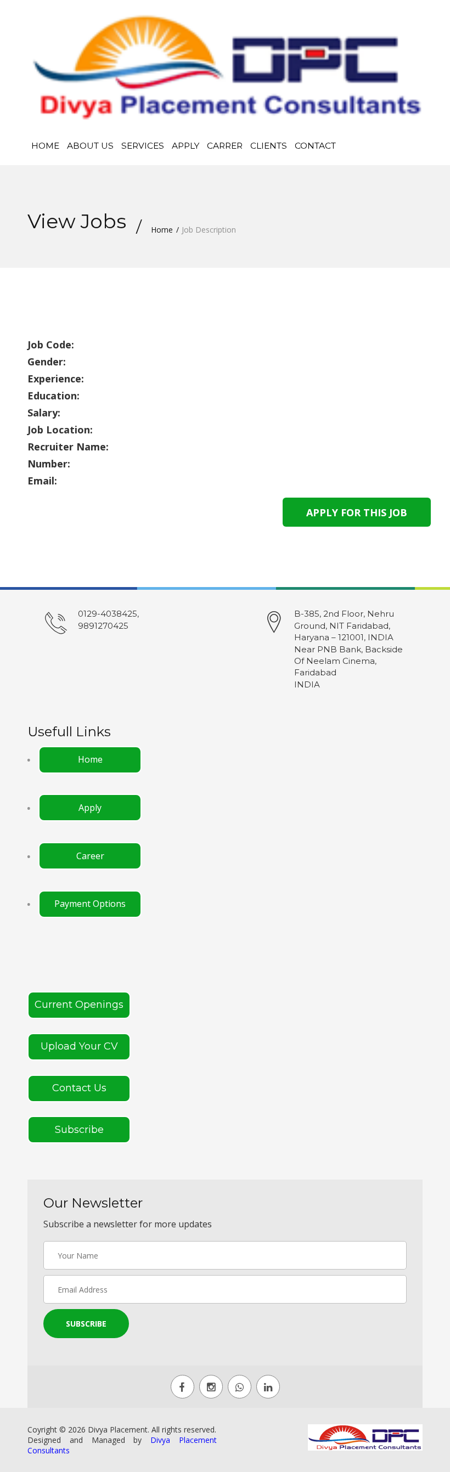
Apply (185, 145)
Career (90, 856)
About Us (90, 145)
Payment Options (90, 904)
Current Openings (79, 1005)
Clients (268, 145)
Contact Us (79, 1088)
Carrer (225, 145)
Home (45, 145)
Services (142, 145)
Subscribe (79, 1130)
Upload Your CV (79, 1046)
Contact (315, 145)
